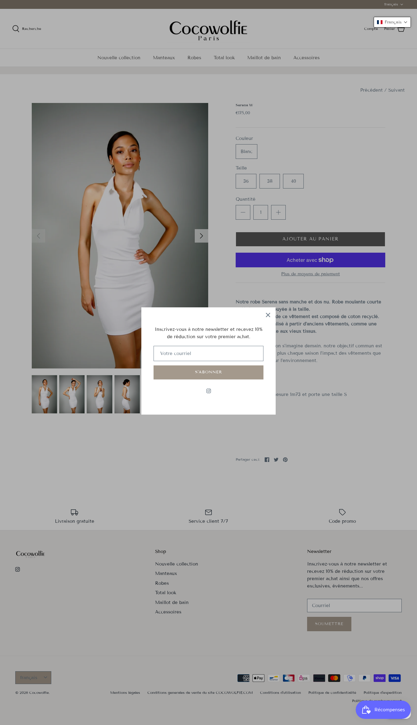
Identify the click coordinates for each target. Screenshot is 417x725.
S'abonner (208, 372)
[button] (392, 22)
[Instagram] (208, 391)
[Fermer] (268, 315)
